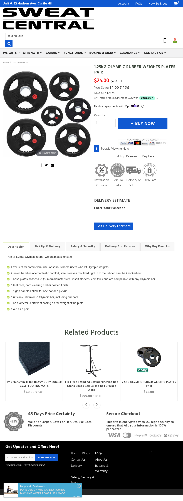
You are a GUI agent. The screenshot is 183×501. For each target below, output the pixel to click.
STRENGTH (31, 53)
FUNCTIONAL (74, 53)
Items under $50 (20, 63)
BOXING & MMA (101, 53)
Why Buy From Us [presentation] (157, 246)
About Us (101, 459)
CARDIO (52, 53)
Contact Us (78, 459)
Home (6, 63)
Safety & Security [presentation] (83, 246)
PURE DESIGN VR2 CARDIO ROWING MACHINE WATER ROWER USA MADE (42, 491)
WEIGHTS (10, 53)
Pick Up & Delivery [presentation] (47, 246)
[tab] (16, 247)
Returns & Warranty (101, 468)
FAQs (138, 3)
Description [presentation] (16, 247)
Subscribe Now (46, 458)
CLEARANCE (129, 53)
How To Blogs (158, 3)
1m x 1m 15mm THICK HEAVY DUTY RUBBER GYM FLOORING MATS (34, 384)
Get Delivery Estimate (114, 226)
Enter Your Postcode (109, 208)
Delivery (76, 465)
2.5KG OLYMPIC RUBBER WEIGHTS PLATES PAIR (149, 384)
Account (123, 3)
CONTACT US (154, 53)
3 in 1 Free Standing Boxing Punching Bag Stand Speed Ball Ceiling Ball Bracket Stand (91, 386)
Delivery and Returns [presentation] (120, 246)
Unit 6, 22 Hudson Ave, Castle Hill (28, 3)
